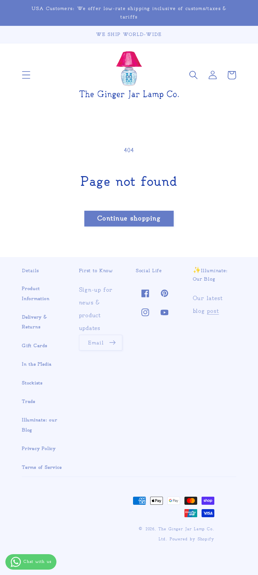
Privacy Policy (39, 448)
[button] (26, 75)
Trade (28, 401)
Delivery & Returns (34, 322)
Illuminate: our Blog (39, 425)
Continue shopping (129, 218)
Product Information (36, 293)
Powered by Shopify (192, 539)
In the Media (36, 364)
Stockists (32, 383)
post (213, 311)
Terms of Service (41, 467)
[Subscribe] (112, 343)
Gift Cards (34, 345)
